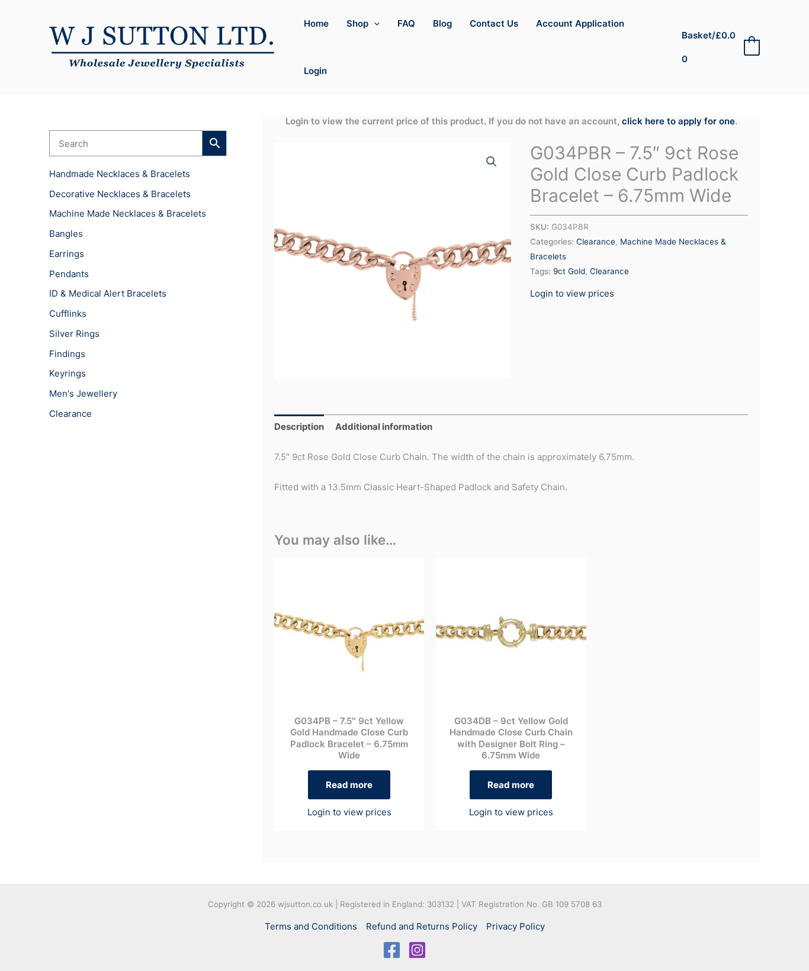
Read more (349, 784)
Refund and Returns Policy (421, 926)
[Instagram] (417, 950)
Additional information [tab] (383, 426)
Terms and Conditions (311, 926)
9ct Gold (569, 271)
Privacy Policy (515, 926)
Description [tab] (299, 426)
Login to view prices (572, 293)
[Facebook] (392, 950)
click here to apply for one (678, 121)
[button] (374, 23)
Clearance (595, 241)
